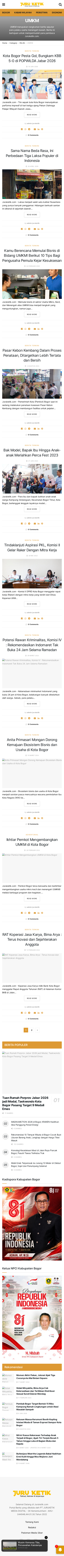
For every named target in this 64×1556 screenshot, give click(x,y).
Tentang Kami (32, 1522)
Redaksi (32, 1527)
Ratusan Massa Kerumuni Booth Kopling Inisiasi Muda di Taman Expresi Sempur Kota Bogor (38, 1422)
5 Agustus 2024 (24, 1429)
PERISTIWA (41, 12)
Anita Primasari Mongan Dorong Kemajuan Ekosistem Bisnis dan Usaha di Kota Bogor (32, 745)
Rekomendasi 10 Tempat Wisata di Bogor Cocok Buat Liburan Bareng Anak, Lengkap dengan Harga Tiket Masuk (36, 1137)
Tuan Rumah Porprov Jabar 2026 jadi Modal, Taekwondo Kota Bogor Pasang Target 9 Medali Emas (25, 1103)
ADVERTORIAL (32, 835)
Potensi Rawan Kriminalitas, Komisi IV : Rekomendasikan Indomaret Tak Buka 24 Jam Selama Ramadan (32, 645)
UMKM (30, 43)
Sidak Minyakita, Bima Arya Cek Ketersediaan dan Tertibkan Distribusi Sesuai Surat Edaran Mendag (35, 1391)
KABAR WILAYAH (23, 12)
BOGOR (6, 12)
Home (4, 43)
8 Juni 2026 (22, 1413)
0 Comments (33, 135)
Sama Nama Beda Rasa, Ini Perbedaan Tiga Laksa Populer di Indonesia (32, 156)
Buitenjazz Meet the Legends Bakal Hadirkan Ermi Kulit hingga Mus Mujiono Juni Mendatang (38, 1456)
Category (13, 43)
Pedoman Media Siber (32, 1532)
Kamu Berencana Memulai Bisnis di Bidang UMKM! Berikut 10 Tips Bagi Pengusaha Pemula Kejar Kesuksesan (32, 255)
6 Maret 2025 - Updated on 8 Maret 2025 (34, 1448)
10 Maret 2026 (23, 1463)
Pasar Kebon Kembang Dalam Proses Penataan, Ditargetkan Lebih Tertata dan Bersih (32, 355)
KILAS (22, 43)
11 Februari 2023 (24, 1398)
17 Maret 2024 (23, 1382)
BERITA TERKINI (32, 51)
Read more (32, 115)
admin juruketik (33, 123)
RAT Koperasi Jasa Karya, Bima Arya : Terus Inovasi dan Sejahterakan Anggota (32, 939)
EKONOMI (57, 12)
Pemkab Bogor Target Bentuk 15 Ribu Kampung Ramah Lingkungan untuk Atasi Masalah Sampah (37, 1406)
